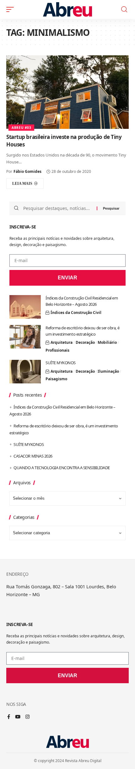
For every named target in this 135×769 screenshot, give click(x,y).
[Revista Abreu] (67, 9)
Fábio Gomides (27, 171)
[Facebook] (8, 717)
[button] (11, 9)
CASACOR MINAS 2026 (33, 456)
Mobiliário (107, 342)
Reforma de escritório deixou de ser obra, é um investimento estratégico (82, 331)
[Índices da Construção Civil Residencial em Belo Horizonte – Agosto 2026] (25, 307)
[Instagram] (27, 717)
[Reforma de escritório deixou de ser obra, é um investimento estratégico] (25, 337)
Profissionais (57, 350)
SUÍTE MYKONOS (61, 362)
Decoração (85, 342)
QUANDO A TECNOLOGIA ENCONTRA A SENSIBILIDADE (62, 467)
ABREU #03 (21, 127)
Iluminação (108, 371)
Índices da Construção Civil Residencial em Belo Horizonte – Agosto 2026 (82, 301)
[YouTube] (17, 717)
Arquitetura (62, 342)
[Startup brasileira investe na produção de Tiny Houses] (67, 92)
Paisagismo (56, 379)
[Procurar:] (58, 208)
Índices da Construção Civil (76, 312)
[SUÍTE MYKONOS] (25, 371)
